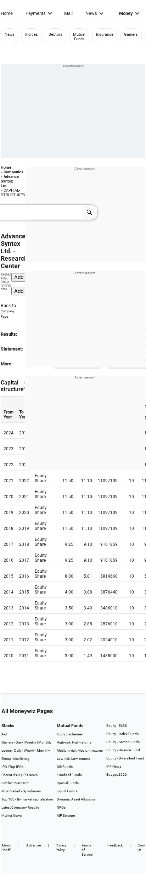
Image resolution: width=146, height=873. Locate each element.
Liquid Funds (67, 791)
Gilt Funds (65, 766)
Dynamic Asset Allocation (76, 799)
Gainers (131, 34)
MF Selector (66, 815)
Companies (13, 172)
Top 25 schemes (70, 734)
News (91, 13)
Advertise (33, 845)
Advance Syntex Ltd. (10, 181)
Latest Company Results (20, 807)
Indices (31, 34)
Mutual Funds (79, 36)
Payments (36, 13)
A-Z (4, 734)
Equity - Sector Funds (123, 742)
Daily (19, 742)
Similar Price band (15, 783)
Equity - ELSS (116, 725)
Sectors (55, 34)
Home (7, 13)
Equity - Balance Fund (123, 750)
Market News (11, 815)
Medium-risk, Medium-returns (80, 750)
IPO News (30, 775)
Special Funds (68, 783)
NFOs (61, 807)
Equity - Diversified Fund (125, 758)
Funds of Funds (69, 775)
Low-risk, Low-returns (73, 758)
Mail (68, 13)
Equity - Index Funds (122, 734)
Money (126, 13)
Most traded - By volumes (21, 791)
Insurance (104, 34)
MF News (113, 766)
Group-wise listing (15, 758)
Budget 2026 (116, 774)
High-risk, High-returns (74, 742)
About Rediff (6, 847)
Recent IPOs (10, 775)
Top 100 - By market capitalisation (27, 799)
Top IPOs (16, 766)
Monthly (44, 742)
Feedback (115, 845)
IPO (4, 766)
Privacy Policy (61, 847)
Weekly (30, 742)
